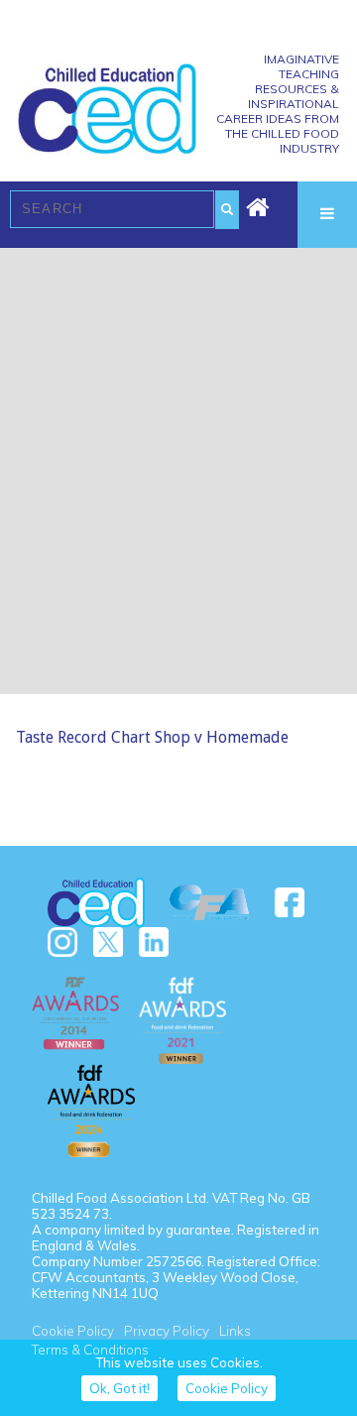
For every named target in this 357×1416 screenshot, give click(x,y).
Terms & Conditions (90, 1349)
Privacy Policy (166, 1331)
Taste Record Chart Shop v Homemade (152, 737)
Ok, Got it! (119, 1388)
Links (235, 1331)
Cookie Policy (73, 1331)
